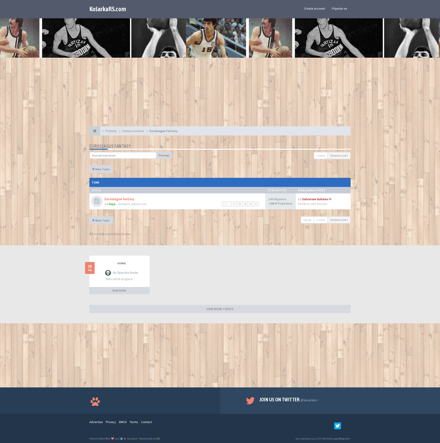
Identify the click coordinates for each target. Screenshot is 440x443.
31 (256, 203)
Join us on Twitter (288, 399)
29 (245, 203)
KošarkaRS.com (107, 9)
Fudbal (121, 263)
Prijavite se (339, 8)
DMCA (123, 422)
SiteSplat (131, 438)
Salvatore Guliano (315, 199)
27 (234, 203)
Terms (134, 422)
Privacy (111, 422)
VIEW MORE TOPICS (220, 309)
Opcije (307, 220)
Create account (314, 8)
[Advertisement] (220, 94)
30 (250, 203)
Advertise (96, 422)
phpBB (156, 438)
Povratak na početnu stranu (111, 234)
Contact (146, 422)
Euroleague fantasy (110, 146)
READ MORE (119, 290)
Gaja (112, 204)
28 (239, 203)
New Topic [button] (102, 169)
